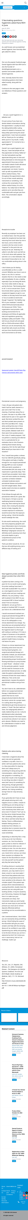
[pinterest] (10, 36)
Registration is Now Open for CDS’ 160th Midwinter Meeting (18, 1153)
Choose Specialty (7, 7)
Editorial (13, 1186)
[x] (26, 1193)
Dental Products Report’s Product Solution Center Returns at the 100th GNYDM (18, 1132)
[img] (14, 2)
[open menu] (2, 3)
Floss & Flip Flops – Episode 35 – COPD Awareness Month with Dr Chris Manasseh (17, 1068)
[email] (13, 36)
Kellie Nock (15, 1115)
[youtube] (24, 1195)
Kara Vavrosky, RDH (9, 30)
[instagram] (26, 1198)
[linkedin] (8, 36)
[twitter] (5, 36)
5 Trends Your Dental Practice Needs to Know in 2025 (18, 1091)
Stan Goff (14, 1138)
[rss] (26, 1195)
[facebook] (3, 36)
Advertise (9, 1186)
